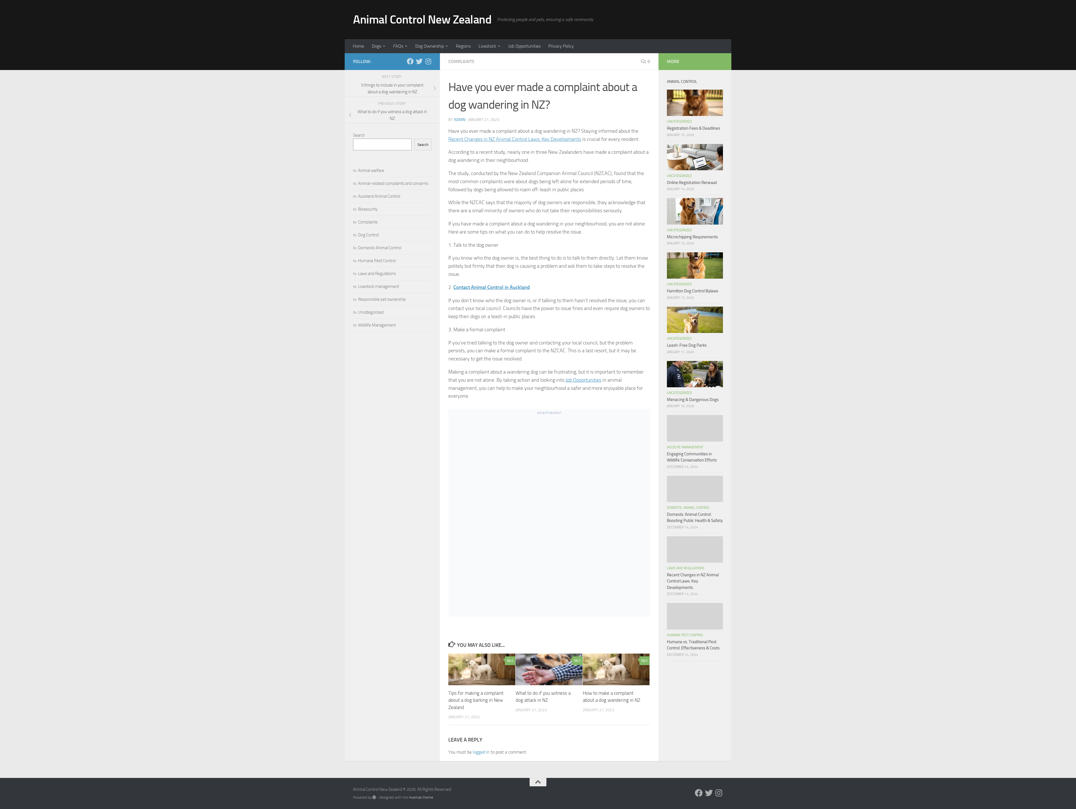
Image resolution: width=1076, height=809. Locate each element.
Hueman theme (421, 797)
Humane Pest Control (377, 260)
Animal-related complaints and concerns (393, 183)
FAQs (398, 46)
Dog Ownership (429, 46)
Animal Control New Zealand (422, 20)
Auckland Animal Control (379, 196)
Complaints (461, 61)
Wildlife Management (377, 325)
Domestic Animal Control (379, 247)
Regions (463, 46)
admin (459, 119)
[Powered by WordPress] (374, 797)
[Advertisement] (549, 520)
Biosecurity (367, 209)
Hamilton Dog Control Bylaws (692, 290)
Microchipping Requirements (692, 236)
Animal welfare (371, 170)
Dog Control (368, 234)
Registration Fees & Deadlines (693, 128)
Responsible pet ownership (382, 299)
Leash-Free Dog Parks (687, 345)
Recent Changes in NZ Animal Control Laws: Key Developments (514, 139)
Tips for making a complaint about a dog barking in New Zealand (476, 700)
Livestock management (378, 286)
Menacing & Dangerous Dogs (693, 399)
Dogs (376, 46)
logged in (481, 752)
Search (359, 135)
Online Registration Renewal (692, 182)
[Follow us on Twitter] (419, 61)
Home (358, 46)
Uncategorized (371, 312)
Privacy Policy (561, 46)
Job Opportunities (524, 46)
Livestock (487, 46)
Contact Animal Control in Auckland (491, 287)
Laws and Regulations (377, 273)
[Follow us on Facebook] (410, 61)
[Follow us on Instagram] (428, 61)
